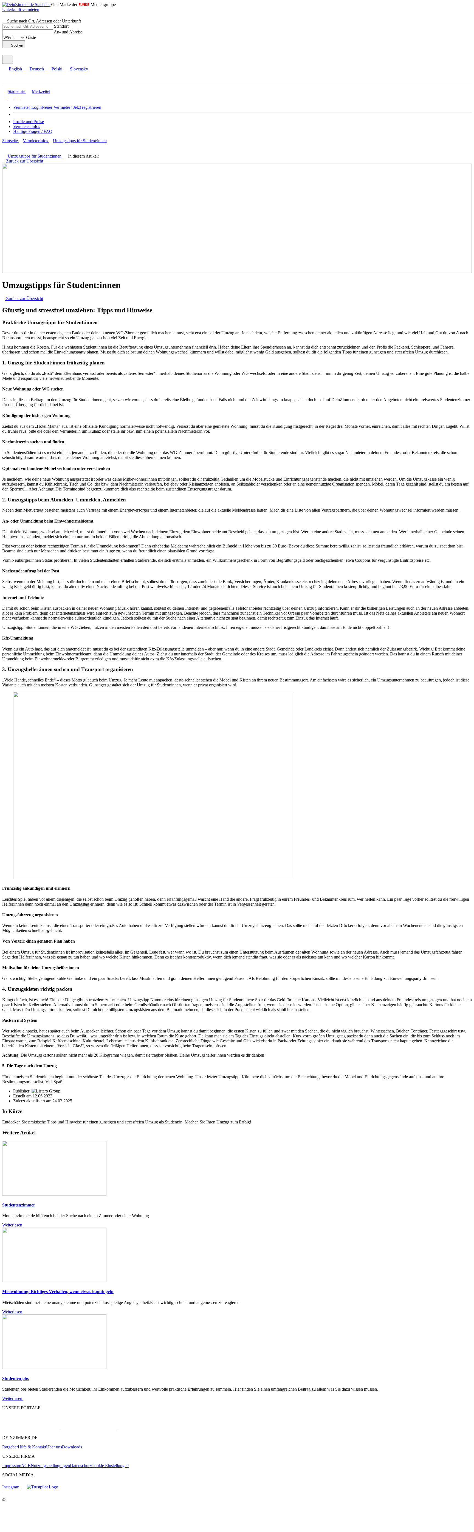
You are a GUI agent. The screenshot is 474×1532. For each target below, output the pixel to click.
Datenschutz (80, 1465)
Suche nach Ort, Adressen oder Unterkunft (44, 21)
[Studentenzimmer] (54, 1194)
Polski (57, 69)
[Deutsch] (11, 98)
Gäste (31, 37)
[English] (5, 98)
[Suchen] (5, 16)
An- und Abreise (68, 32)
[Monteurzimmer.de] (88, 1428)
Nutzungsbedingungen (50, 1465)
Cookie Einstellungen (110, 1465)
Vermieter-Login (27, 107)
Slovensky (79, 69)
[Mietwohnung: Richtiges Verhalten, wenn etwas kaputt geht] (54, 1281)
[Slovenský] (24, 98)
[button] (9, 80)
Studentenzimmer (18, 1205)
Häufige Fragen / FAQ (32, 131)
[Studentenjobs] (54, 1367)
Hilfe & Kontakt (32, 1447)
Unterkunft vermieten (20, 9)
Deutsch (37, 69)
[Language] (7, 59)
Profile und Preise (28, 121)
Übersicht (24, 298)
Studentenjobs (15, 1378)
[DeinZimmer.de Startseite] (26, 4)
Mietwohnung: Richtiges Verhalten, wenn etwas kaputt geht (58, 1291)
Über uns (54, 1447)
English (15, 69)
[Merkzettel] (5, 52)
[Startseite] (18, 150)
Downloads (72, 1447)
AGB (26, 1465)
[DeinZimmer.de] (31, 1428)
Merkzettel (41, 91)
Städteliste (16, 91)
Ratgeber (10, 1447)
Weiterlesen (12, 1225)
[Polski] (17, 98)
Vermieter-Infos (26, 126)
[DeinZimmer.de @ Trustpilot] (42, 1487)
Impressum (11, 1465)
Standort (61, 26)
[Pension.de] (139, 1428)
